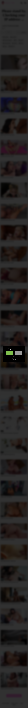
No (18, 353)
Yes (10, 353)
